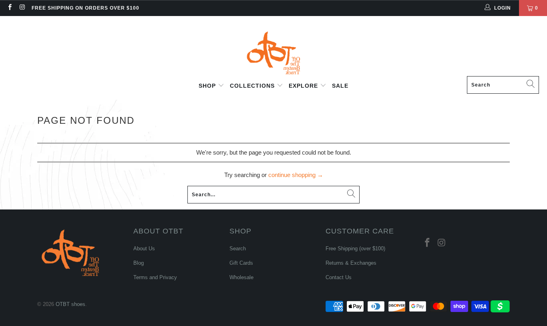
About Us (144, 249)
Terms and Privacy (155, 277)
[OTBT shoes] (273, 48)
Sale (340, 86)
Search (237, 249)
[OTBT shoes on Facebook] (9, 8)
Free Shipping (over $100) (355, 249)
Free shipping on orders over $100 (85, 8)
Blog (138, 263)
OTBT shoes (70, 304)
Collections (253, 86)
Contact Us (339, 277)
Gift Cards (241, 263)
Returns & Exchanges (351, 263)
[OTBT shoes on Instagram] (21, 8)
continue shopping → (295, 174)
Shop (208, 86)
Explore (304, 86)
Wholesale (241, 277)
